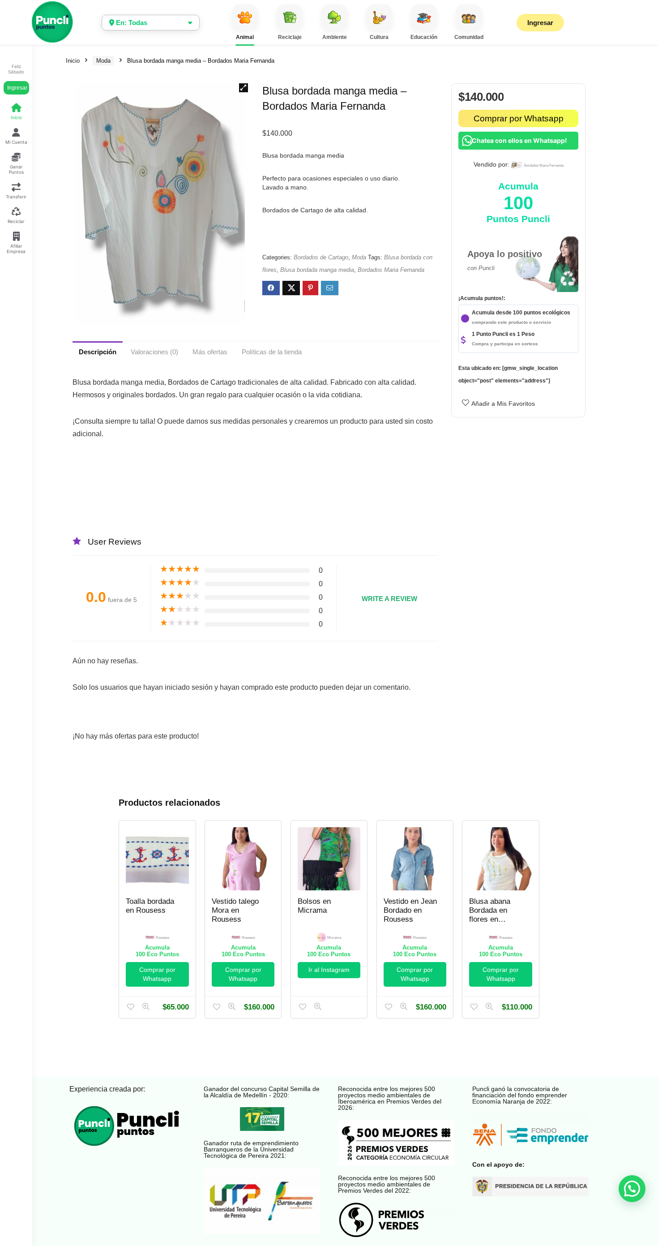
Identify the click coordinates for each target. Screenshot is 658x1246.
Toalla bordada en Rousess (150, 906)
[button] (243, 87)
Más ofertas (209, 352)
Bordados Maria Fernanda (391, 269)
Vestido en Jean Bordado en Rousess (410, 910)
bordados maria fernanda (544, 165)
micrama (334, 938)
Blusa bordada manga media (317, 269)
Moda (103, 60)
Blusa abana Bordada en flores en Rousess (489, 914)
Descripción (97, 352)
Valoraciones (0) (154, 352)
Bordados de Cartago (321, 257)
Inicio (73, 60)
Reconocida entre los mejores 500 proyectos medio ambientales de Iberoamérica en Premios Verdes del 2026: (389, 1098)
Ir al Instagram (329, 969)
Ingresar (17, 88)
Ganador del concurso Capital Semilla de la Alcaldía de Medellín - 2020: (262, 1092)
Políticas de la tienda (272, 352)
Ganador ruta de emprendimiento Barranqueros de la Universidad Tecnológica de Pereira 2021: (251, 1149)
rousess (162, 938)
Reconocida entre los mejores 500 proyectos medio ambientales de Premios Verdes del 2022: (386, 1184)
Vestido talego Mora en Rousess (235, 910)
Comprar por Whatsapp (519, 118)
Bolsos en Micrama (314, 906)
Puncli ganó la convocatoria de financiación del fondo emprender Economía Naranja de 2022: (519, 1095)
